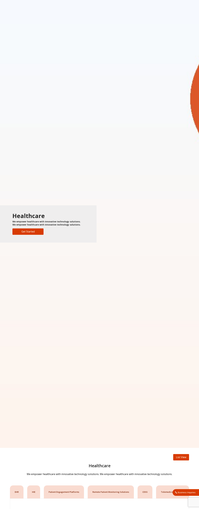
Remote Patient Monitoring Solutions (111, 492)
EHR (17, 492)
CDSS (145, 492)
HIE (33, 492)
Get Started (28, 231)
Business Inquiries (187, 492)
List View (181, 457)
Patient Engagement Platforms (64, 492)
